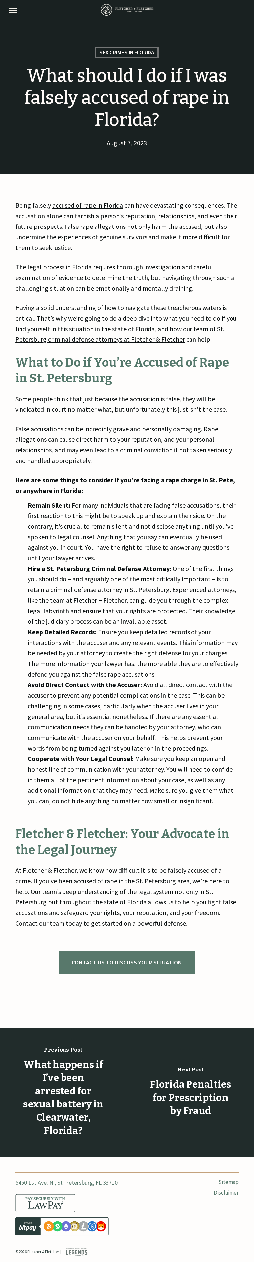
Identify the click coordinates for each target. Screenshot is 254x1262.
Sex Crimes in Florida (126, 52)
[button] (13, 10)
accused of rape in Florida (87, 205)
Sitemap (228, 1182)
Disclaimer (226, 1192)
